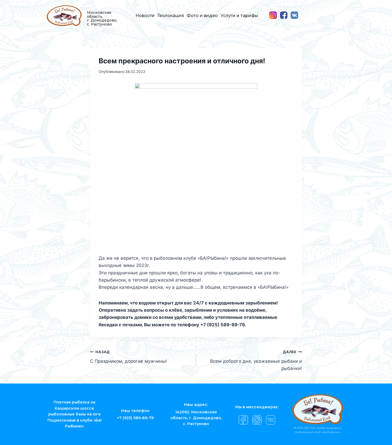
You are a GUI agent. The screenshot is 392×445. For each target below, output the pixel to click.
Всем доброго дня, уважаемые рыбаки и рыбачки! (256, 360)
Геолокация (170, 15)
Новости (145, 15)
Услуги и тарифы (239, 15)
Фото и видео (202, 15)
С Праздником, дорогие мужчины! (128, 357)
